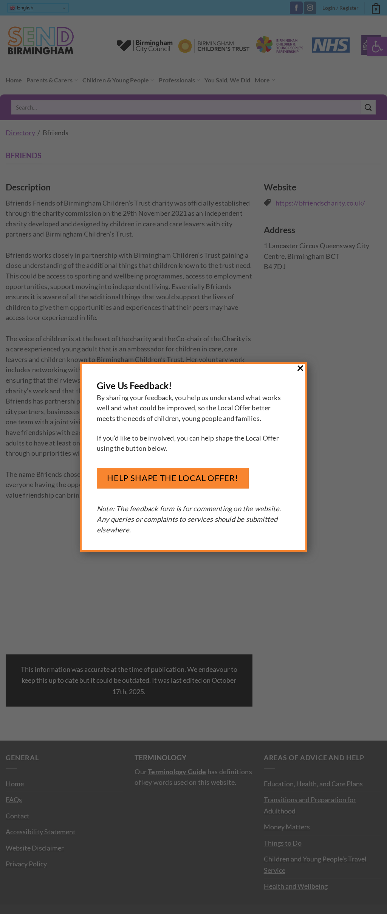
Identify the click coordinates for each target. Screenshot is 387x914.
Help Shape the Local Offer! (172, 478)
